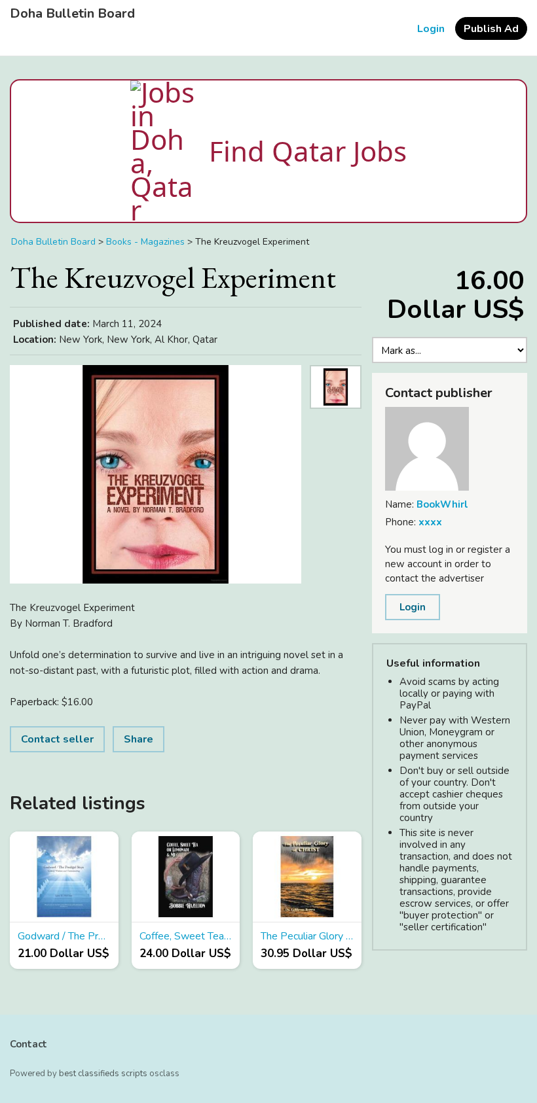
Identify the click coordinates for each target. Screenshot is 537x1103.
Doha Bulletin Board (72, 14)
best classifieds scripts (103, 1073)
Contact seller (57, 739)
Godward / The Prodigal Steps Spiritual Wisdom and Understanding (64, 936)
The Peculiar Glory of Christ (307, 936)
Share (138, 739)
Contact (28, 1044)
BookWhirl (442, 504)
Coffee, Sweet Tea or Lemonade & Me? (185, 936)
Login (431, 29)
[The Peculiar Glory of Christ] (307, 877)
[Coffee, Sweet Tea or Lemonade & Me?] (186, 877)
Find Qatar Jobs (308, 150)
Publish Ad (491, 29)
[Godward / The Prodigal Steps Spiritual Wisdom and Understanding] (64, 877)
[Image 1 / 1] (155, 474)
